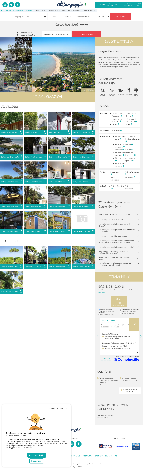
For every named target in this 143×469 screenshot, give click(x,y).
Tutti (106, 309)
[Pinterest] (11, 4)
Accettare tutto (36, 455)
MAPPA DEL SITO (111, 456)
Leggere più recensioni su (106, 360)
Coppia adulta (130, 309)
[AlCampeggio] (71, 5)
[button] (121, 116)
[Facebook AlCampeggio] (79, 444)
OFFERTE (118, 5)
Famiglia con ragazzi (106, 312)
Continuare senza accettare (58, 408)
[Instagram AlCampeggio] (71, 444)
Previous (97, 336)
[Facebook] (17, 4)
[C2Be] (121, 446)
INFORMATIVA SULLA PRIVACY (93, 456)
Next (141, 336)
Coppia (107, 315)
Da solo (128, 313)
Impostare (36, 461)
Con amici (129, 311)
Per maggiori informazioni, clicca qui (19, 447)
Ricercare (120, 16)
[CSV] (105, 446)
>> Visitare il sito (86, 34)
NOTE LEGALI (76, 456)
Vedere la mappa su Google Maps (130, 390)
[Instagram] (5, 4)
